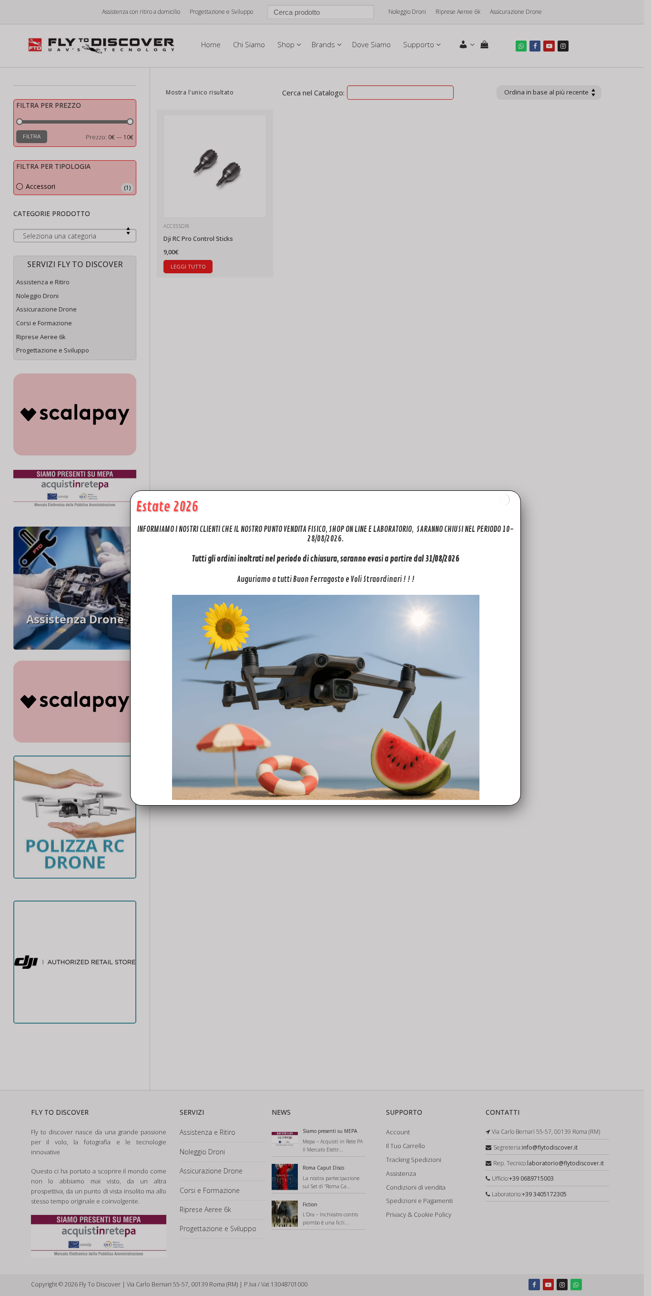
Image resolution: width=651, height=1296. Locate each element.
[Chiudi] (503, 500)
